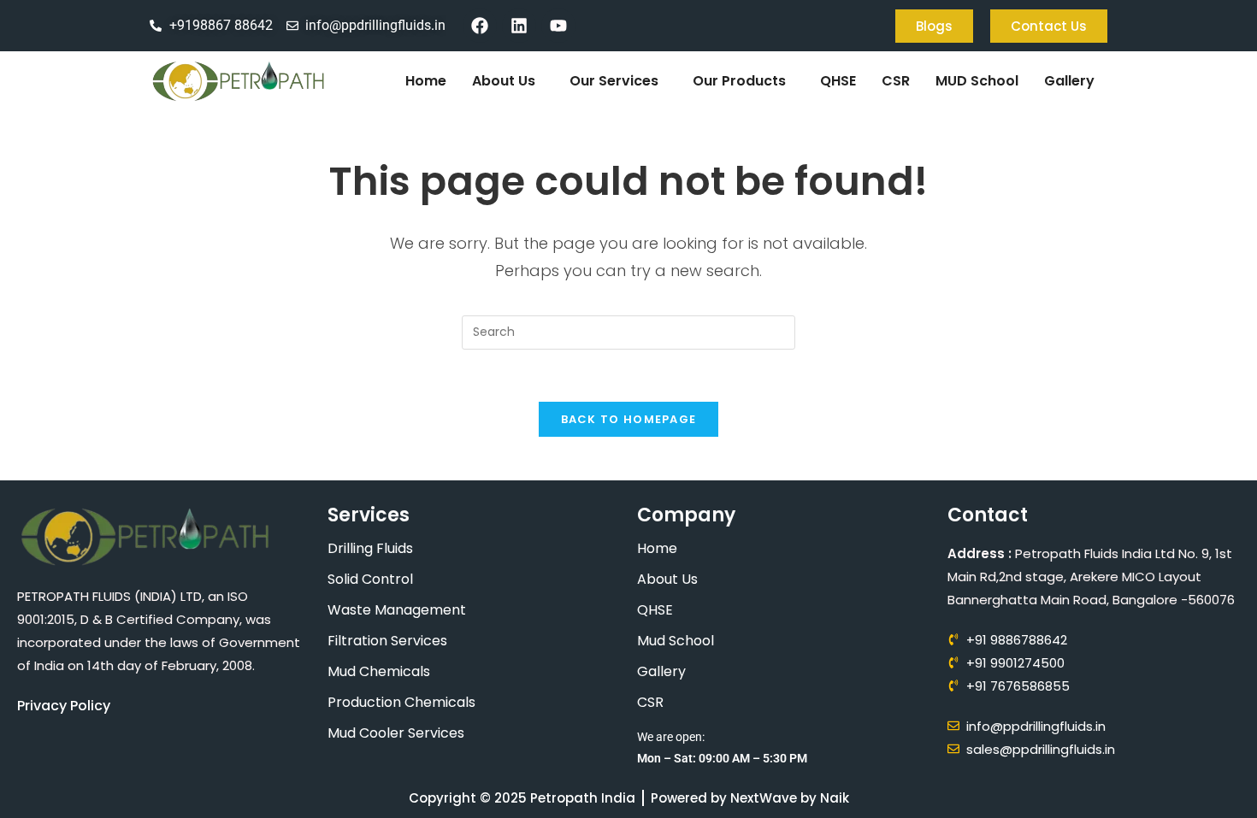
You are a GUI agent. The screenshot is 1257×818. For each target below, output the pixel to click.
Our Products (739, 81)
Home (425, 81)
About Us (503, 81)
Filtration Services (387, 640)
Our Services (613, 81)
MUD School (976, 81)
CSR (896, 81)
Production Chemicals (401, 702)
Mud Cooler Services (396, 733)
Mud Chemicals (379, 671)
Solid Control (370, 579)
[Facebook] (480, 26)
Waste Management (397, 610)
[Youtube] (558, 26)
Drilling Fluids (370, 548)
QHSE (838, 81)
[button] (508, 81)
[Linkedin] (519, 26)
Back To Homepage (629, 419)
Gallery (1069, 81)
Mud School (675, 640)
